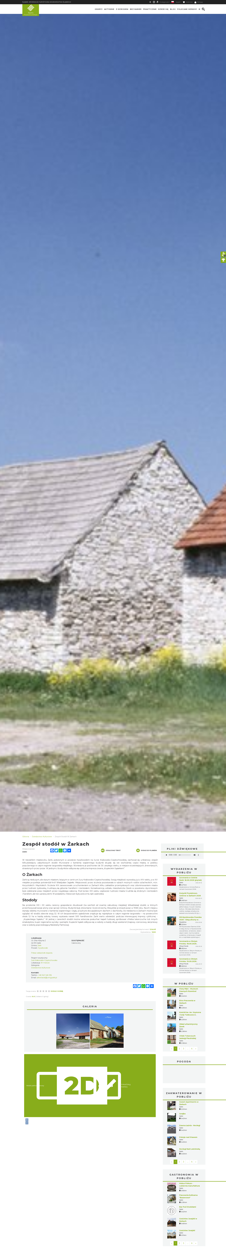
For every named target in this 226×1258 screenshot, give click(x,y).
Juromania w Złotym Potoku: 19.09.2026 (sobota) (188, 961)
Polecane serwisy (187, 9)
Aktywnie (109, 9)
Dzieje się (163, 9)
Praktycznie (150, 9)
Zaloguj (200, 2)
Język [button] (178, 2)
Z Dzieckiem (122, 9)
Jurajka (182, 1096)
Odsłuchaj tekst (113, 850)
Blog (173, 9)
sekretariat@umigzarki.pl (47, 978)
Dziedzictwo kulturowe (40, 968)
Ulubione (189, 2)
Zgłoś (153, 929)
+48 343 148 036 (45, 975)
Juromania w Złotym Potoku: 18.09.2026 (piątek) (188, 943)
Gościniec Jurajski (187, 1213)
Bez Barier (135, 9)
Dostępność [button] (164, 2)
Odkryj (98, 9)
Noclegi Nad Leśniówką (189, 1131)
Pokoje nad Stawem (188, 1120)
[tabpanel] (73, 1032)
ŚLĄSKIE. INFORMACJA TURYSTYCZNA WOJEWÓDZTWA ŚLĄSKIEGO (46, 2)
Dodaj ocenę (57, 991)
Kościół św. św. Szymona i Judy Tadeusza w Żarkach (190, 1014)
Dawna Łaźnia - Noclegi (189, 1108)
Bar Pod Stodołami (187, 1189)
